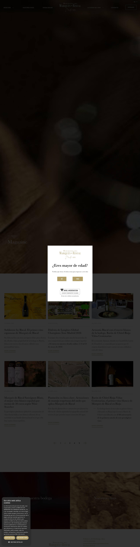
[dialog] (16, 521)
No (77, 279)
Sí (62, 279)
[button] (16, 542)
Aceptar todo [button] (9, 538)
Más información (20, 534)
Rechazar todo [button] (22, 537)
